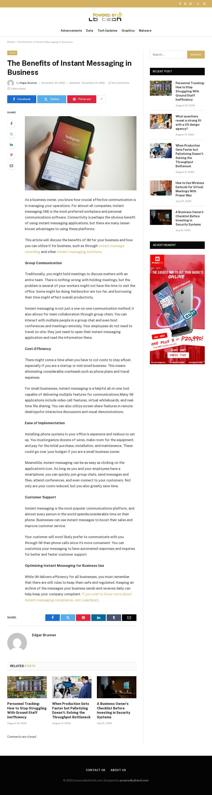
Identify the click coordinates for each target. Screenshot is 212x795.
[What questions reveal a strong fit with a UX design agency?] (161, 121)
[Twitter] (11, 134)
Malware (145, 30)
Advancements (71, 30)
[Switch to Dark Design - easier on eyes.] (198, 3)
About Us (118, 770)
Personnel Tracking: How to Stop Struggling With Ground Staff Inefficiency (27, 710)
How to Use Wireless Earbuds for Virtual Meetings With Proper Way (190, 189)
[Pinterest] (11, 155)
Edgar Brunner (28, 82)
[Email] (11, 165)
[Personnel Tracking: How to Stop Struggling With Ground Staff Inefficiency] (27, 687)
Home (10, 42)
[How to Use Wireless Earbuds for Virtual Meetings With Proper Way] (161, 188)
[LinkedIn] (11, 144)
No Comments (120, 82)
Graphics (128, 30)
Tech (12, 53)
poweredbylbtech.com (134, 780)
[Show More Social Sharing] (101, 99)
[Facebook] (11, 123)
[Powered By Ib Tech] (106, 16)
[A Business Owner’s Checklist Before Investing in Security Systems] (116, 687)
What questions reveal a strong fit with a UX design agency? (188, 122)
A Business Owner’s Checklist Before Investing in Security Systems (113, 710)
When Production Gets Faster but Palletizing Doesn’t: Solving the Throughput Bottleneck (71, 710)
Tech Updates (107, 30)
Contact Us (95, 770)
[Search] (204, 3)
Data (89, 30)
